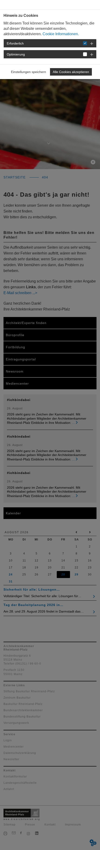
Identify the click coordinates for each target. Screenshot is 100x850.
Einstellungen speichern (28, 72)
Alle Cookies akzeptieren (71, 72)
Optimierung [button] (16, 54)
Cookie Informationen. (61, 34)
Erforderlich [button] (15, 43)
